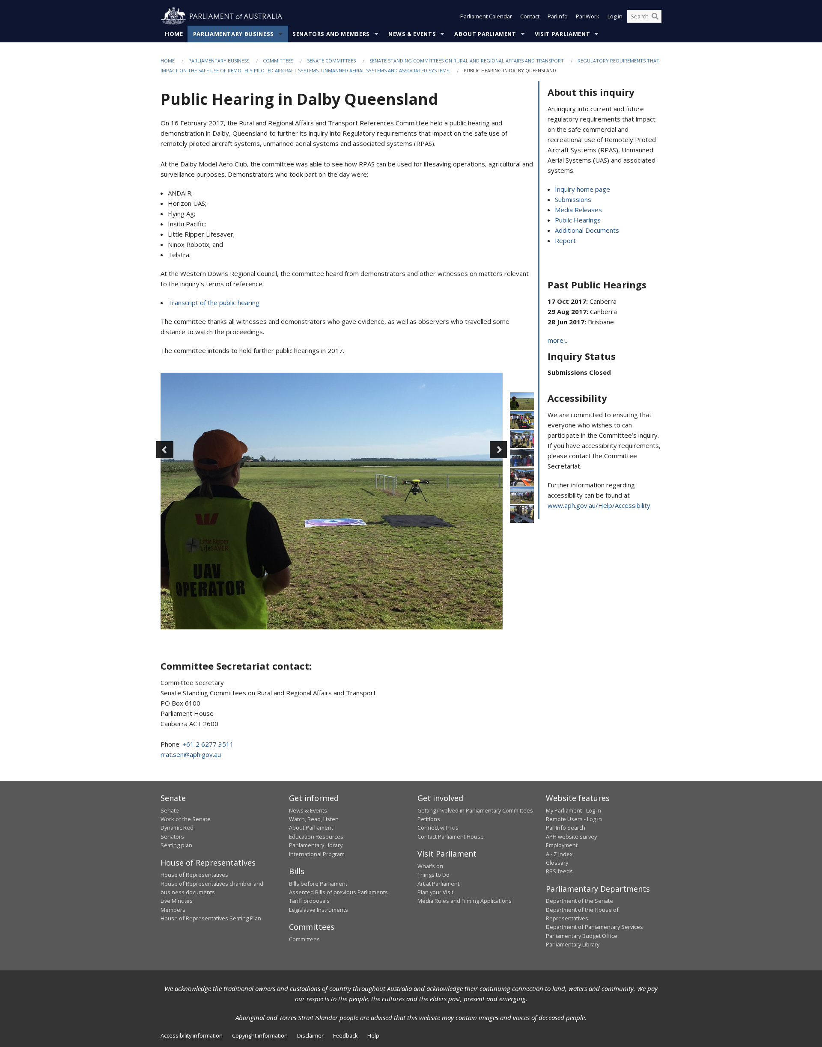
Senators (172, 836)
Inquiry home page (582, 189)
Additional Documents (587, 230)
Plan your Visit (435, 892)
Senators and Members (331, 34)
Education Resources (316, 836)
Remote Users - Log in (574, 819)
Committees (278, 60)
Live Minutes (177, 901)
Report (565, 240)
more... (557, 340)
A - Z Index (559, 854)
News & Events (412, 34)
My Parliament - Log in (573, 810)
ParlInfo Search (565, 827)
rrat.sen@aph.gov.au (191, 754)
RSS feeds (559, 871)
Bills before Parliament (318, 883)
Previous (164, 449)
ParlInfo (558, 16)
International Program (317, 854)
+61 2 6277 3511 (208, 744)
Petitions (428, 819)
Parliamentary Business (233, 34)
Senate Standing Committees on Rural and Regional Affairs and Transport (466, 60)
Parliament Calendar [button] (486, 16)
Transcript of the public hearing (213, 302)
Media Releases (578, 209)
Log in (615, 16)
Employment (562, 845)
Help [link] (373, 1035)
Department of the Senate (579, 901)
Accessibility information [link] (192, 1035)
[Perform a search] (655, 16)
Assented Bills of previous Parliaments (338, 892)
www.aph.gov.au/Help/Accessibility (599, 505)
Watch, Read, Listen (314, 819)
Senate (170, 810)
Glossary (557, 862)
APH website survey (571, 836)
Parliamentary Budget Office (581, 936)
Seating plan (176, 845)
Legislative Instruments (318, 910)
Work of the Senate (186, 819)
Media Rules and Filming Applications (464, 901)
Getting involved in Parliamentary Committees (475, 810)
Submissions (573, 199)
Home (174, 34)
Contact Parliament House (450, 836)
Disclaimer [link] (310, 1035)
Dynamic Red (177, 827)
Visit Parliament (562, 34)
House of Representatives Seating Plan (211, 918)
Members (173, 910)
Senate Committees (331, 60)
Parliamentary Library (315, 845)
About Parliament (485, 34)
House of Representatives (194, 874)
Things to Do (433, 874)
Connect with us (438, 827)
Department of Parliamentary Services (594, 927)
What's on (430, 866)
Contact (529, 16)
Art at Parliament (438, 883)
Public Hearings (578, 220)
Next (498, 449)
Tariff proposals (309, 901)
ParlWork (587, 16)
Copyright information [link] (260, 1035)
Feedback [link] (345, 1035)
